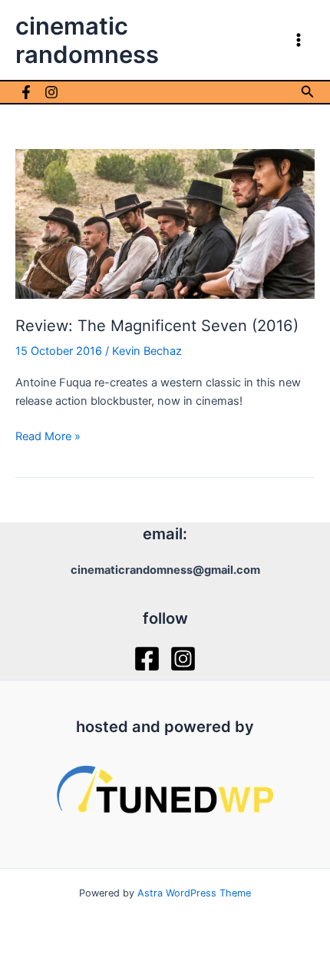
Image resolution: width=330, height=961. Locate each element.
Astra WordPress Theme (194, 893)
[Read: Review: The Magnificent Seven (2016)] (165, 223)
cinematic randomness (87, 40)
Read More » (48, 437)
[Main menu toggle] (298, 40)
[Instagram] (51, 92)
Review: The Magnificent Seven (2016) (157, 325)
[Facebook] (26, 92)
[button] (308, 91)
